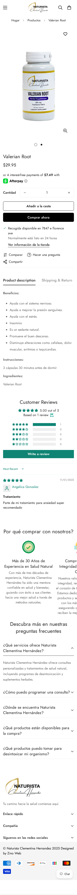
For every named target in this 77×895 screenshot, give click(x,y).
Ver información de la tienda (28, 244)
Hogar (15, 20)
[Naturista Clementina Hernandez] (38, 7)
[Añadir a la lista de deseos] (65, 34)
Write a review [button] (38, 454)
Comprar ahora (38, 217)
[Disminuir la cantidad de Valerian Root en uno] (25, 192)
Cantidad (9, 192)
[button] (69, 7)
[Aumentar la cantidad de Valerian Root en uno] (69, 192)
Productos (34, 20)
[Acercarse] (65, 130)
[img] (13, 480)
